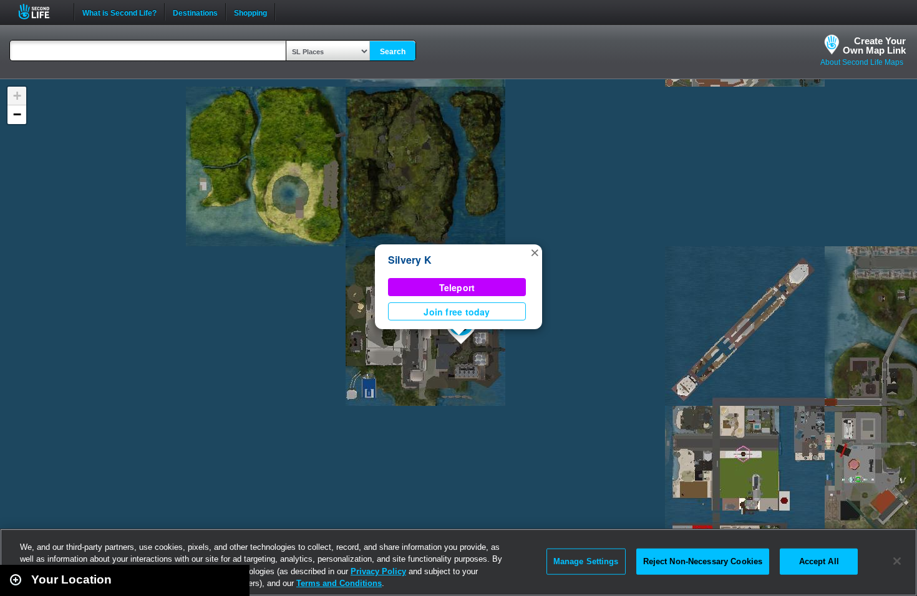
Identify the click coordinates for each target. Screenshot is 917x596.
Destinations (195, 12)
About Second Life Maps (861, 62)
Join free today (457, 311)
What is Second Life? (119, 12)
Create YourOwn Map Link (874, 45)
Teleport (457, 287)
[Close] (897, 561)
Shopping (250, 12)
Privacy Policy (378, 571)
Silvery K (410, 259)
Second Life (40, 11)
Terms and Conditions (339, 583)
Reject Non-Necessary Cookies (703, 561)
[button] (534, 251)
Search (392, 51)
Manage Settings (586, 561)
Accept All (819, 561)
